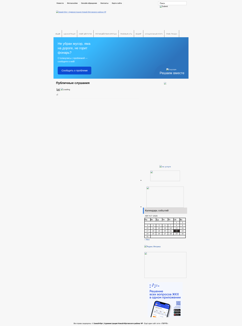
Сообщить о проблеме (74, 70)
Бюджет (138, 34)
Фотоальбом (72, 3)
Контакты (104, 3)
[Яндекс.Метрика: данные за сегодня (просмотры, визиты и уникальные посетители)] (152, 246)
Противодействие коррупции (106, 34)
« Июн (147, 239)
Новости (60, 3)
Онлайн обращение (89, 3)
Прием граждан (171, 34)
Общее (57, 34)
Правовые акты (126, 34)
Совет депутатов (85, 34)
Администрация (69, 34)
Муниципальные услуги (154, 34)
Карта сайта (117, 3)
